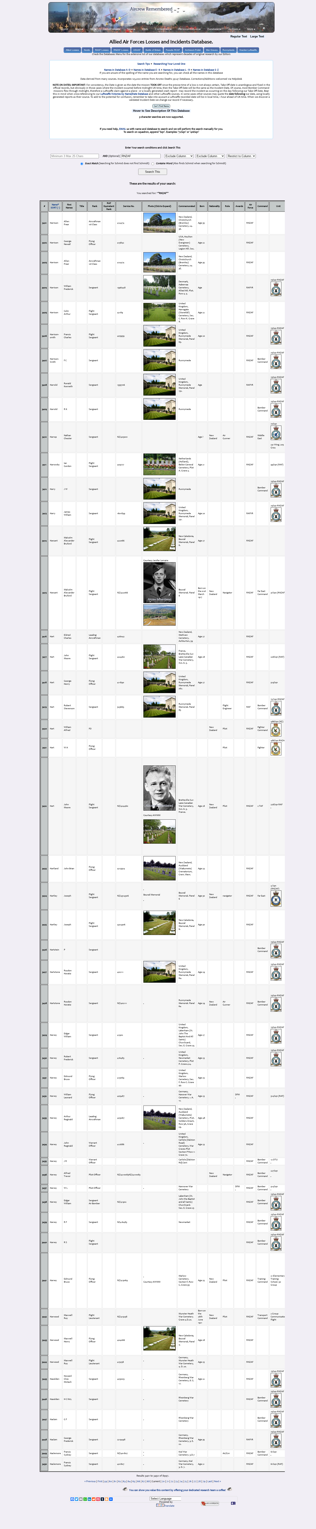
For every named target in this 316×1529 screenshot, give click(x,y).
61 (115, 1481)
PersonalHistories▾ (189, 29)
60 (110, 1481)
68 (148, 1481)
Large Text (257, 36)
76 (190, 1481)
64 (129, 1481)
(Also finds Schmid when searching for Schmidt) (191, 163)
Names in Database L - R (176, 70)
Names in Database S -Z (206, 70)
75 (185, 1481)
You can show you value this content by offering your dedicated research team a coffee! (178, 1490)
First (100, 1481)
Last (209, 1481)
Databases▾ (214, 29)
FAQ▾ (93, 29)
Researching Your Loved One (169, 64)
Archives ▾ (234, 29)
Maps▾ (79, 29)
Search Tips (143, 64)
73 (176, 1481)
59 (105, 1481)
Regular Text (238, 36)
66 (138, 1481)
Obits (145, 29)
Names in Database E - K (146, 70)
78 (199, 1481)
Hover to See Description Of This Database (161, 110)
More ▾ (251, 29)
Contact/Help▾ (163, 29)
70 (163, 1481)
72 (172, 1481)
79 (204, 1481)
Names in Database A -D (117, 70)
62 (119, 1481)
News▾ (131, 29)
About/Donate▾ (111, 29)
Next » (217, 1481)
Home (64, 29)
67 (143, 1481)
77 (194, 1481)
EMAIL (122, 129)
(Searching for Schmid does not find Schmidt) (117, 163)
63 (124, 1481)
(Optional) (111, 156)
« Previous (90, 1481)
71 (168, 1481)
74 (181, 1481)
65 (133, 1481)
